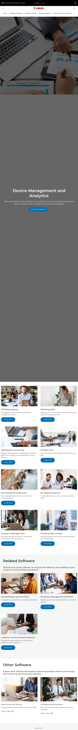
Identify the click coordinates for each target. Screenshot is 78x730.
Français (37, 3)
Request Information (38, 209)
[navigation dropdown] (74, 8)
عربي (43, 3)
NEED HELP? (39, 728)
